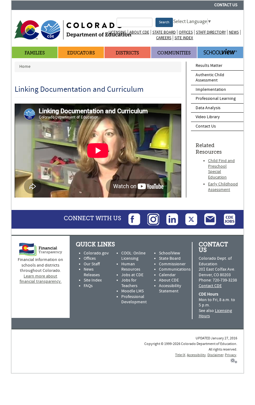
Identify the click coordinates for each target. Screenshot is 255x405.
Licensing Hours (215, 313)
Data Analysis (208, 108)
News (234, 32)
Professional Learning (216, 98)
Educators (81, 53)
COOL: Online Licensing (133, 256)
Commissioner (172, 264)
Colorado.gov (96, 253)
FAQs (88, 286)
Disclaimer (215, 355)
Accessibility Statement (170, 288)
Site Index (183, 38)
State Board (164, 32)
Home (24, 66)
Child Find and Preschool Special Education (221, 169)
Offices (186, 32)
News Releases (92, 272)
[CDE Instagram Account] (150, 219)
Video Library (208, 117)
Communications (175, 269)
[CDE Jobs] (226, 219)
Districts (127, 53)
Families (35, 53)
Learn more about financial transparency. (41, 279)
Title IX (180, 355)
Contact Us (225, 5)
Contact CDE (210, 286)
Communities (174, 53)
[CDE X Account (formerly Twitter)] (188, 219)
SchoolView (169, 253)
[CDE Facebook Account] (131, 219)
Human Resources (130, 266)
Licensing (117, 32)
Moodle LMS (132, 291)
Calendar (167, 275)
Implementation (211, 89)
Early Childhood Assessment (223, 187)
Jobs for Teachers (129, 283)
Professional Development (134, 299)
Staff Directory (211, 32)
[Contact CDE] (207, 219)
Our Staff (92, 264)
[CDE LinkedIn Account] (169, 219)
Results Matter (209, 65)
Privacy (230, 355)
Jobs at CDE (132, 275)
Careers (163, 38)
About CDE (139, 32)
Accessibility (196, 355)
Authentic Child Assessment (210, 77)
